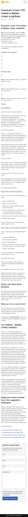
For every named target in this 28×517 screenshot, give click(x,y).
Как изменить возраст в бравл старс (12, 430)
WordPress (19, 515)
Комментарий (6, 472)
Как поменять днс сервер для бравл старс (14, 437)
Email (4, 460)
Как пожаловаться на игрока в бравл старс (14, 435)
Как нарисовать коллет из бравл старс (13, 432)
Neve (7, 515)
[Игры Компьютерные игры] (5, 2)
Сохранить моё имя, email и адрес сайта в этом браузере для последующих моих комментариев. (13, 493)
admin (5, 19)
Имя (4, 454)
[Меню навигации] (25, 2)
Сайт (4, 466)
